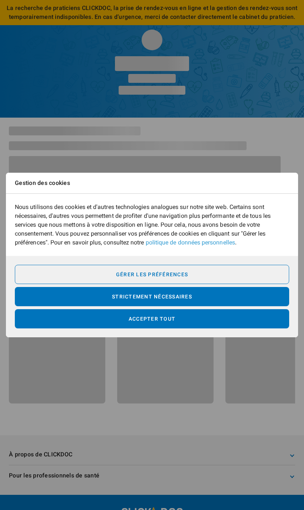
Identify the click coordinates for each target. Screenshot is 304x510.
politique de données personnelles (190, 242)
